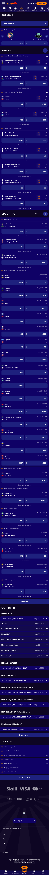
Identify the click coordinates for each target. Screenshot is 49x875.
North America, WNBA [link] (10, 219)
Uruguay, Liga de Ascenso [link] (11, 528)
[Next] (46, 36)
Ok (24, 867)
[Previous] (2, 36)
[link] (12, 3)
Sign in (31, 3)
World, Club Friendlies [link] (10, 508)
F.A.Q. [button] (5, 843)
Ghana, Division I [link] (9, 759)
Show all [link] (38, 214)
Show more (23, 735)
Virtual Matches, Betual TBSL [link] (12, 128)
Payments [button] (6, 839)
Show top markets (23, 73)
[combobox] (24, 820)
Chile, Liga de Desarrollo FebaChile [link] (14, 755)
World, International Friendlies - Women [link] (16, 488)
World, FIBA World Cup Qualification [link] (15, 270)
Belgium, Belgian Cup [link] (10, 580)
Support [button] (5, 852)
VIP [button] (4, 834)
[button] (24, 56)
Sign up (41, 3)
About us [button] (5, 848)
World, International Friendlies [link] (13, 92)
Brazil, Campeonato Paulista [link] (12, 751)
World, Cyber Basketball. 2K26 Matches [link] (16, 56)
